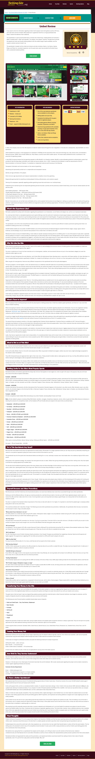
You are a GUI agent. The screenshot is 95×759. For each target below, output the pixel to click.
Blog (88, 4)
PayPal (21, 318)
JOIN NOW (72, 18)
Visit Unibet (33, 56)
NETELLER (14, 311)
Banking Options (80, 4)
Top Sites (57, 4)
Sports (71, 4)
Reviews (65, 4)
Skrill (19, 311)
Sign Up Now (47, 744)
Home (50, 4)
